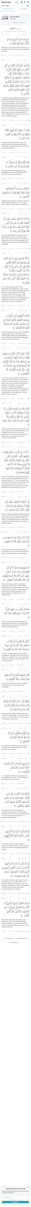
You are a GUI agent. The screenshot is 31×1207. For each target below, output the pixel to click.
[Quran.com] (6, 2)
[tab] (7, 9)
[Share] (22, 34)
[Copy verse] (19, 34)
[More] (28, 34)
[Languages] (21, 2)
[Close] (28, 1187)
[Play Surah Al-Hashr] (6, 34)
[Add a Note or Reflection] (25, 34)
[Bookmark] (9, 34)
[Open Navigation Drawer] (28, 2)
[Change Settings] (27, 5)
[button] (6, 6)
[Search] (25, 2)
